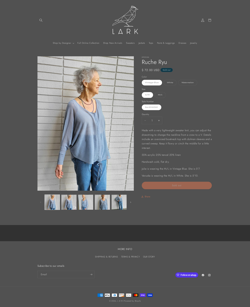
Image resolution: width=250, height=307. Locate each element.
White (172, 83)
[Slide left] (40, 202)
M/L (162, 95)
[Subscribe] (91, 274)
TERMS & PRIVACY (130, 256)
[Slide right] (130, 202)
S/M (149, 95)
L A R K (120, 301)
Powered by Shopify (132, 301)
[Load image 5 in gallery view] (119, 202)
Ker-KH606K (153, 108)
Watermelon (189, 83)
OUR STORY (149, 256)
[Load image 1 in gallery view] (52, 202)
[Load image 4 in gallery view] (102, 202)
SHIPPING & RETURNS (106, 256)
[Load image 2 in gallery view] (69, 202)
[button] (40, 20)
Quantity (145, 114)
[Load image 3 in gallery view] (85, 202)
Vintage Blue (153, 83)
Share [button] (147, 196)
